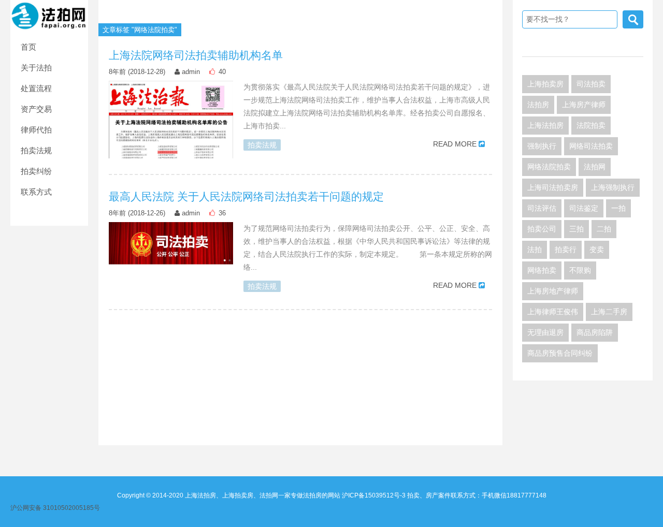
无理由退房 (545, 332)
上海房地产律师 (552, 291)
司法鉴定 (583, 208)
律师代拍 (36, 129)
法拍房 (538, 104)
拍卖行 (565, 249)
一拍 (618, 208)
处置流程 (36, 88)
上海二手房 (609, 312)
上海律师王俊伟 (552, 312)
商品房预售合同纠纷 (560, 353)
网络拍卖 (541, 270)
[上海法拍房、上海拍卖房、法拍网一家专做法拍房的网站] (49, 15)
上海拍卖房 (545, 84)
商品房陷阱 (594, 332)
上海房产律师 (584, 104)
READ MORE (455, 144)
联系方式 (36, 191)
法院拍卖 (591, 125)
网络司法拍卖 (591, 146)
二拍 (604, 229)
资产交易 (36, 109)
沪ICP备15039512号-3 (374, 495)
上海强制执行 (613, 187)
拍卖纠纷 (36, 171)
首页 (28, 46)
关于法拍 (36, 67)
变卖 (596, 249)
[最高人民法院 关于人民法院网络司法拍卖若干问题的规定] (171, 243)
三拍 (576, 229)
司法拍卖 (591, 84)
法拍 (534, 249)
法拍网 (595, 167)
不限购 (580, 270)
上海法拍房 (545, 125)
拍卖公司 (541, 229)
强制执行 (541, 146)
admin (191, 72)
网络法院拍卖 (549, 167)
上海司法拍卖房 (552, 187)
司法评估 (541, 208)
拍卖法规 (36, 150)
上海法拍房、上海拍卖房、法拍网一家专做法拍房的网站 (262, 495)
